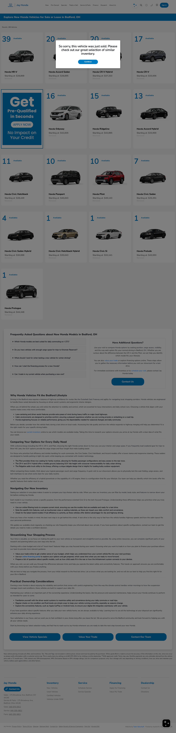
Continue (88, 62)
